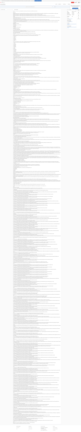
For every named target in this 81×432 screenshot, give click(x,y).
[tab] (78, 10)
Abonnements (17, 427)
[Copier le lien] (70, 23)
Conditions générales (55, 427)
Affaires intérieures (70, 18)
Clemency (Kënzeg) (70, 21)
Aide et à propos (30, 427)
